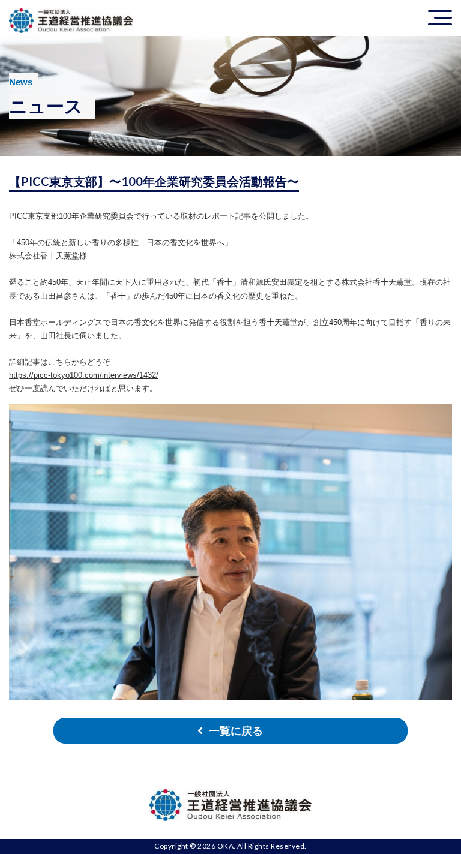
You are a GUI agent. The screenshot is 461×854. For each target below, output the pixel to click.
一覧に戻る (236, 731)
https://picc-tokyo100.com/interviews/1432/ (83, 375)
